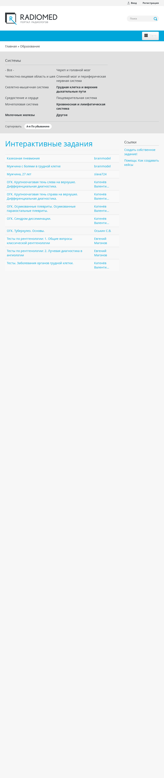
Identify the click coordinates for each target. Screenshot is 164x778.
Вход (134, 2)
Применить (155, 19)
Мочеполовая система (21, 104)
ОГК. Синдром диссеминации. (29, 219)
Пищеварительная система (76, 98)
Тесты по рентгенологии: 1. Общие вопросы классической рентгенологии (39, 241)
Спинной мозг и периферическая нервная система (81, 78)
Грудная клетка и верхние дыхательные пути (76, 89)
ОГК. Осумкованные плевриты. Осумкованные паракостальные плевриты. (41, 208)
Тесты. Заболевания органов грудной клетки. (40, 263)
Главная (11, 46)
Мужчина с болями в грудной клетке (34, 166)
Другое (61, 115)
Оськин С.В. (102, 231)
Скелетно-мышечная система (27, 87)
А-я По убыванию (38, 126)
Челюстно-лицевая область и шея (30, 76)
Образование (30, 46)
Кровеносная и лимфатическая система (80, 106)
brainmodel (102, 158)
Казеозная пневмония (23, 158)
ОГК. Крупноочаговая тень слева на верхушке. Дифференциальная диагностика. (41, 184)
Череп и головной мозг (73, 70)
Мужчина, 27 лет (19, 174)
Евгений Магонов (100, 241)
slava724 (100, 174)
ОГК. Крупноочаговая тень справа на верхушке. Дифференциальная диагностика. (42, 196)
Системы (13, 60)
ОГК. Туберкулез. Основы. (26, 231)
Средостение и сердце (21, 98)
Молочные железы (20, 115)
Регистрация (151, 2)
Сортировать (13, 126)
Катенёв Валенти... (101, 184)
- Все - (9, 70)
